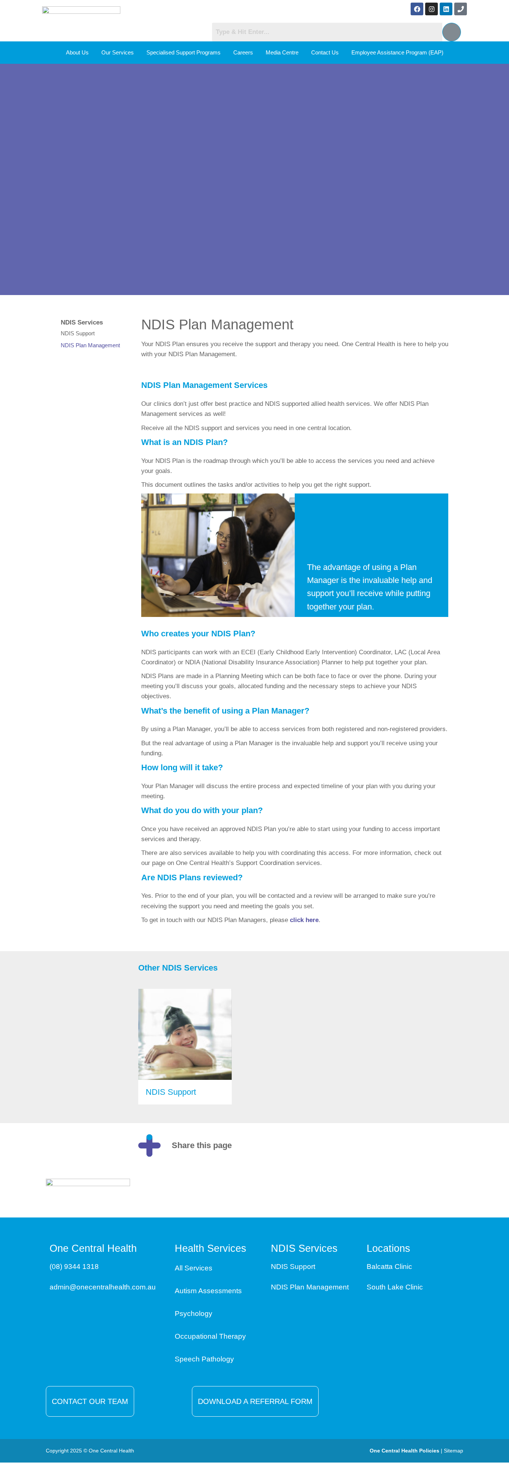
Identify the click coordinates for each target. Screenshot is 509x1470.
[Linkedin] (446, 9)
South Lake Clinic (395, 1287)
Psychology (193, 1313)
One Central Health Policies (404, 1451)
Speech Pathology (204, 1359)
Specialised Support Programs (183, 52)
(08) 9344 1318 (74, 1266)
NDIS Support (78, 333)
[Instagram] (431, 9)
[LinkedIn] (398, 1145)
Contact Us (325, 52)
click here (304, 920)
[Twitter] (420, 1145)
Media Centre (282, 52)
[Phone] (460, 9)
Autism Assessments (208, 1291)
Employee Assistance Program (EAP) (397, 52)
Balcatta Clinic (389, 1266)
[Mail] (442, 1145)
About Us (77, 52)
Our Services (117, 52)
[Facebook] (417, 9)
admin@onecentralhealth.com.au (103, 1287)
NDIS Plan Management (90, 345)
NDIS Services (82, 322)
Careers (243, 52)
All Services (193, 1268)
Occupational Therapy (210, 1336)
